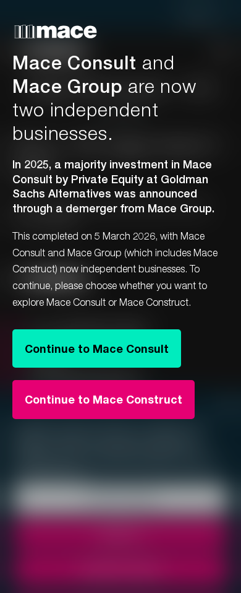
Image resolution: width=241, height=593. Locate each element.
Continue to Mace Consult (97, 348)
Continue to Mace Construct (103, 399)
